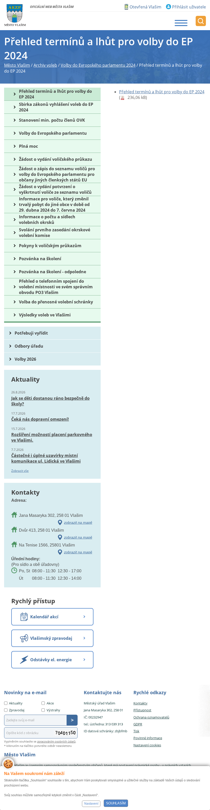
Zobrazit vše (20, 471)
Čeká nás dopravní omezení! (40, 419)
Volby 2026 (25, 359)
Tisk (136, 731)
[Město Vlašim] (15, 15)
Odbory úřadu (29, 346)
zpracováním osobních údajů (56, 741)
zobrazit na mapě (78, 522)
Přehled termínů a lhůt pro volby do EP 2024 (161, 92)
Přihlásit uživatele (189, 7)
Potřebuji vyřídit (31, 333)
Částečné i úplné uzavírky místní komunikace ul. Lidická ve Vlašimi (46, 458)
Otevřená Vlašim (145, 7)
